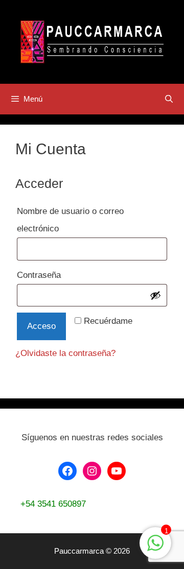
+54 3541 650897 (53, 504)
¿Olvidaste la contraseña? (65, 353)
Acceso (41, 326)
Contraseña (62, 275)
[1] (155, 548)
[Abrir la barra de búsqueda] (169, 99)
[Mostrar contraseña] (155, 295)
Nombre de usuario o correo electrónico (70, 219)
